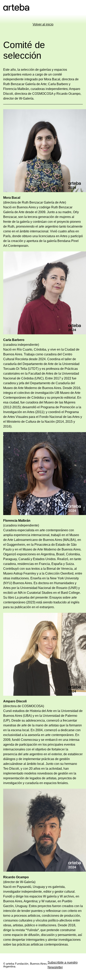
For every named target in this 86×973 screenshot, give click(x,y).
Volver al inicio (43, 24)
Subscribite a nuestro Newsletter (63, 965)
